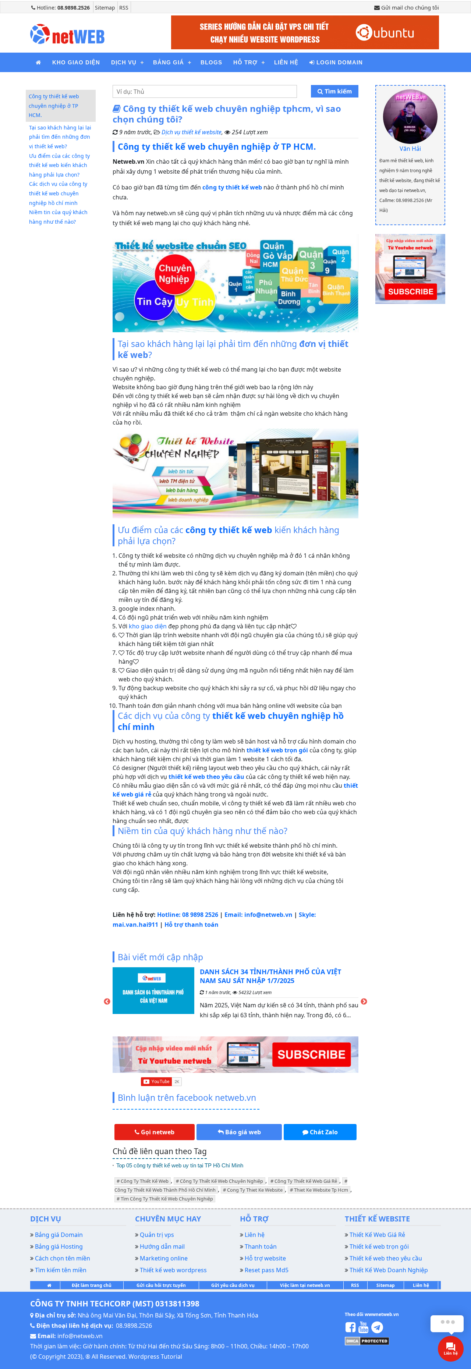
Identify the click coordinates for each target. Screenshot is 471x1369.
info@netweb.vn (80, 1336)
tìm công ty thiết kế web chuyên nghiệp (167, 1198)
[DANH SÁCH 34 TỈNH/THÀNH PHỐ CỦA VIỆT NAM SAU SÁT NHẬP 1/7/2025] (153, 996)
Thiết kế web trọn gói (379, 1246)
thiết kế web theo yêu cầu (206, 777)
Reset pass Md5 (266, 1270)
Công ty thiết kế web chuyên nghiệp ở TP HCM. (54, 105)
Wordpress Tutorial (155, 1356)
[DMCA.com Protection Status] (367, 1341)
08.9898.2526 (134, 1326)
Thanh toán (261, 1246)
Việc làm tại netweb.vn (305, 1285)
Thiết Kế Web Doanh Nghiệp (389, 1270)
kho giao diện (148, 626)
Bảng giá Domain (59, 1235)
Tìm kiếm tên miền (60, 1270)
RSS (123, 7)
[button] (154, 1132)
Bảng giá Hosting (59, 1246)
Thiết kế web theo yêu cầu (386, 1258)
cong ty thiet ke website (255, 1190)
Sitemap (105, 7)
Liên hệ (421, 1285)
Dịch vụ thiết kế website (192, 132)
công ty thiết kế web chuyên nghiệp (221, 1181)
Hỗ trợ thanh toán (191, 925)
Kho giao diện (76, 62)
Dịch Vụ (124, 62)
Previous (107, 1002)
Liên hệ (286, 62)
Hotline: (62, 7)
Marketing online (164, 1258)
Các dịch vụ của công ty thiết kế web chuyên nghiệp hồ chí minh (58, 193)
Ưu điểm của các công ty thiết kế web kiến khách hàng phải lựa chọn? (59, 165)
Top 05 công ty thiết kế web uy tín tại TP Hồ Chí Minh (179, 1165)
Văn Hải (410, 149)
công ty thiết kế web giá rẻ (306, 1181)
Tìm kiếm (337, 91)
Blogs (211, 62)
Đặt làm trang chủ (91, 1285)
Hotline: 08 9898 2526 (188, 915)
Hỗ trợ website (265, 1258)
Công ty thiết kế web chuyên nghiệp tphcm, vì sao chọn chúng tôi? (227, 113)
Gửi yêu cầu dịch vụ (233, 1285)
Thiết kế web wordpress (173, 1270)
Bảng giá (168, 62)
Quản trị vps (157, 1235)
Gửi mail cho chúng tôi (409, 7)
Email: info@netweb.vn (259, 915)
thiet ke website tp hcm (321, 1190)
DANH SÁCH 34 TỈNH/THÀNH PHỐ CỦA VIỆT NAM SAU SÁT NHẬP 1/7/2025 (270, 976)
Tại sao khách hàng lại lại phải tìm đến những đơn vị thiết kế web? (60, 137)
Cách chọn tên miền (62, 1258)
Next (364, 1002)
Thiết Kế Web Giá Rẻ (377, 1235)
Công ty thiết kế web (145, 1181)
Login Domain (339, 62)
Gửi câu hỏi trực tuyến (161, 1285)
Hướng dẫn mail (162, 1246)
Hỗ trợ (245, 62)
